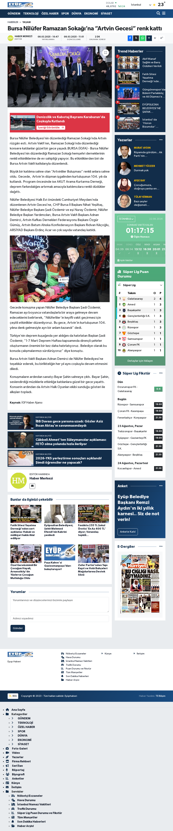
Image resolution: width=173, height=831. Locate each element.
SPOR (65, 13)
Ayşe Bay (139, 180)
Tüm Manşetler (74, 672)
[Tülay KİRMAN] (124, 201)
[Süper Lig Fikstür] (161, 373)
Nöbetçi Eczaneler (76, 653)
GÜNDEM (14, 13)
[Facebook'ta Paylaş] (130, 38)
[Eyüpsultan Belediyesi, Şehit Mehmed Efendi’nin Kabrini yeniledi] (59, 513)
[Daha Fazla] (149, 38)
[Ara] (159, 13)
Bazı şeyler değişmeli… (141, 203)
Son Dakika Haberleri (77, 676)
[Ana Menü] (163, 13)
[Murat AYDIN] (124, 151)
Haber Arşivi (72, 680)
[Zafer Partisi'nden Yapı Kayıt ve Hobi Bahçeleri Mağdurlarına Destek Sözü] (93, 553)
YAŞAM (26, 22)
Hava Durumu (73, 657)
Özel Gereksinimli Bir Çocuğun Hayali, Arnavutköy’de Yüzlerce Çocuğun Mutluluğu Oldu (23, 571)
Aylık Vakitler (126, 260)
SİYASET (106, 13)
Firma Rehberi (21, 761)
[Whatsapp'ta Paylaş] (142, 38)
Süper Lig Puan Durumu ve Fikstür (39, 813)
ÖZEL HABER (49, 13)
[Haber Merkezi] (18, 480)
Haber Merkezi (41, 478)
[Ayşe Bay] (124, 184)
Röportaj (17, 770)
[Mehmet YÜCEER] (124, 168)
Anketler (17, 778)
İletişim (140, 653)
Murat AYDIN (142, 148)
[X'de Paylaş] (136, 38)
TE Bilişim (160, 696)
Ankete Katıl (127, 531)
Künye (108, 653)
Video (15, 752)
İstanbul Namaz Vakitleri (79, 661)
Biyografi (17, 774)
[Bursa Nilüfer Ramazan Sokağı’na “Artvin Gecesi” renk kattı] (60, 76)
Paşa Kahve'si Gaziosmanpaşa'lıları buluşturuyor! (57, 565)
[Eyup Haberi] (20, 4)
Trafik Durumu (73, 665)
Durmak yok (141, 170)
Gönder (18, 628)
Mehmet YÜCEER (144, 166)
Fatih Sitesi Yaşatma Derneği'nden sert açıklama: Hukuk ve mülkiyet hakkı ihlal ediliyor (23, 532)
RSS (14, 696)
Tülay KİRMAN (143, 197)
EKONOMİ (91, 13)
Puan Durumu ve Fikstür (78, 668)
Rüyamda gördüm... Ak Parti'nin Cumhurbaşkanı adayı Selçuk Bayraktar (148, 154)
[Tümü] (161, 140)
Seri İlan (17, 765)
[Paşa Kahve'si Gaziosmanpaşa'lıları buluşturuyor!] (59, 552)
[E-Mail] (32, 486)
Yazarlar (17, 757)
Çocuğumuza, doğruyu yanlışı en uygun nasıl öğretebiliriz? (145, 187)
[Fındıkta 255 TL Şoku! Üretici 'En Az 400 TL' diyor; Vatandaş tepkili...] (93, 513)
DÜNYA (76, 13)
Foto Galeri (19, 748)
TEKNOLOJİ (31, 13)
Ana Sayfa (18, 709)
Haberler (13, 22)
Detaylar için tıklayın (140, 360)
